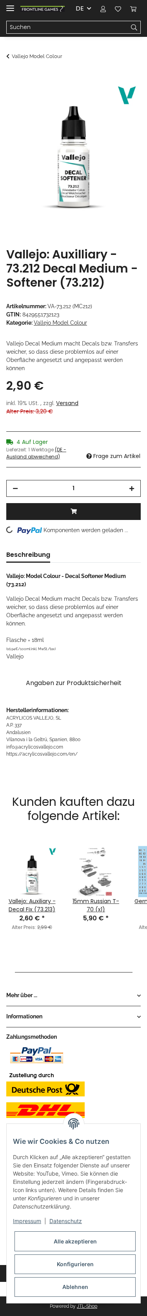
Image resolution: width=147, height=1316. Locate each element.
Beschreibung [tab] (28, 554)
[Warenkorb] (133, 8)
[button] (103, 8)
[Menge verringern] (15, 488)
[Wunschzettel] (118, 8)
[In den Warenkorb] (12, 77)
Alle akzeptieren (75, 1241)
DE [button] (80, 8)
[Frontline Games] (42, 9)
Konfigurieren (75, 1264)
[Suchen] (134, 27)
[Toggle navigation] (10, 5)
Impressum (27, 1221)
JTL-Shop (87, 1306)
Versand (67, 403)
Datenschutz (65, 1221)
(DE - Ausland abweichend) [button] (36, 453)
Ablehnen (75, 1286)
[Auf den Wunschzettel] (124, 96)
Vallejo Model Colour (60, 323)
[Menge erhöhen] (131, 488)
